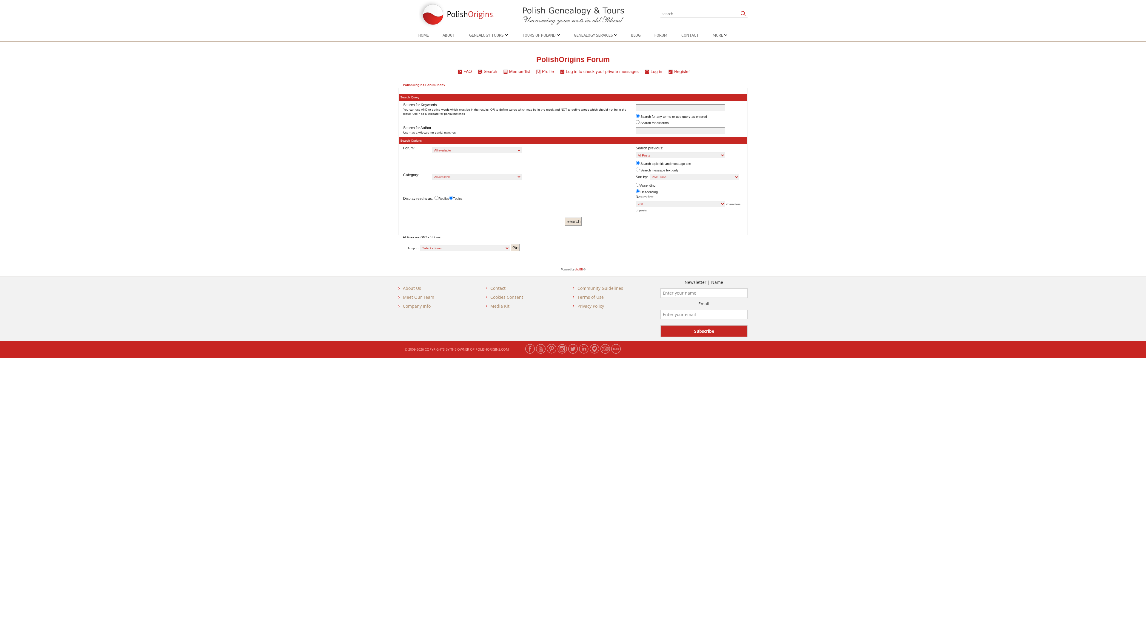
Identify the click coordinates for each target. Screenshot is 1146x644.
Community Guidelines (600, 288)
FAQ (467, 71)
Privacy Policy (590, 306)
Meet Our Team (418, 297)
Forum (660, 35)
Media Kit (499, 306)
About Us (412, 288)
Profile (548, 71)
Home (423, 35)
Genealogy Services (594, 35)
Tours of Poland (539, 35)
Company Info (417, 306)
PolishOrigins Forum (573, 59)
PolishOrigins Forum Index (424, 85)
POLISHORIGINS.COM (492, 349)
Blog (636, 35)
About (449, 35)
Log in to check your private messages (602, 71)
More (718, 35)
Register (682, 71)
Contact (690, 35)
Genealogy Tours (487, 35)
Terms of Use (590, 297)
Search (490, 71)
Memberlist (519, 71)
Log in (656, 71)
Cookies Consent (506, 297)
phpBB (579, 269)
